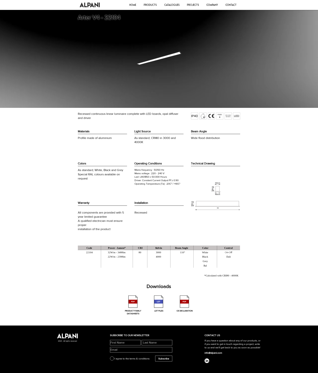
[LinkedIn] (207, 360)
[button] (133, 305)
